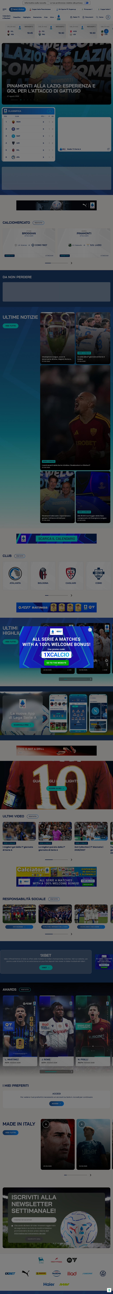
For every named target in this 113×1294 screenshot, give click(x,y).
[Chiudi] (90, 630)
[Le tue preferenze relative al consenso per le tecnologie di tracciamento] (109, 1290)
